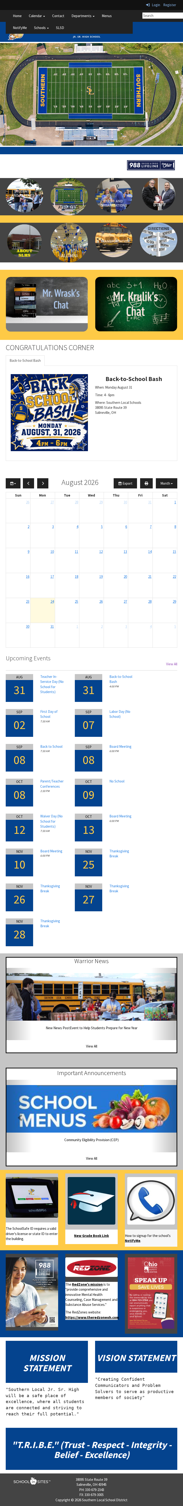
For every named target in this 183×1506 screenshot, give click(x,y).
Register (169, 5)
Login (155, 5)
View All (171, 664)
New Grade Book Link (91, 1235)
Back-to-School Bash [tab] (25, 360)
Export (127, 483)
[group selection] (13, 483)
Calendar (36, 16)
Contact (58, 16)
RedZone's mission (87, 1284)
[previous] (28, 483)
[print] (146, 483)
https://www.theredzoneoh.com (92, 1317)
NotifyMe (20, 27)
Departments (81, 16)
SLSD (60, 27)
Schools (40, 27)
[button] (19, 1004)
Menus (107, 16)
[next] (42, 483)
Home (17, 16)
